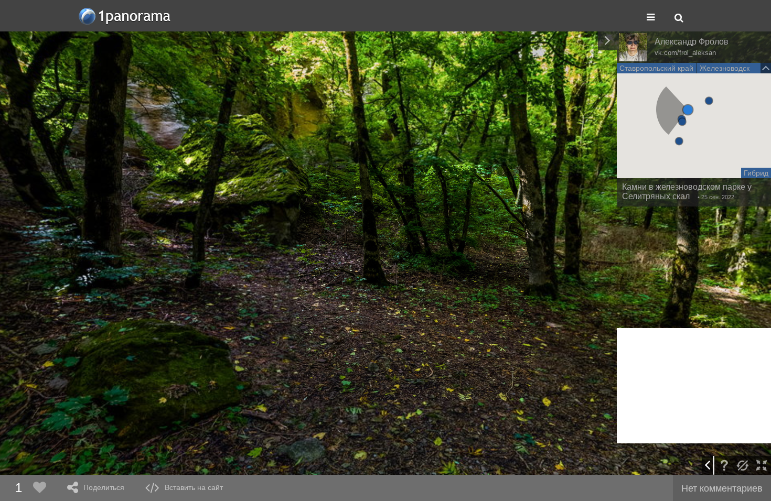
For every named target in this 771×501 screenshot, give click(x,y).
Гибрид (756, 173)
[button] (688, 110)
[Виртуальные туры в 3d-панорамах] (125, 16)
